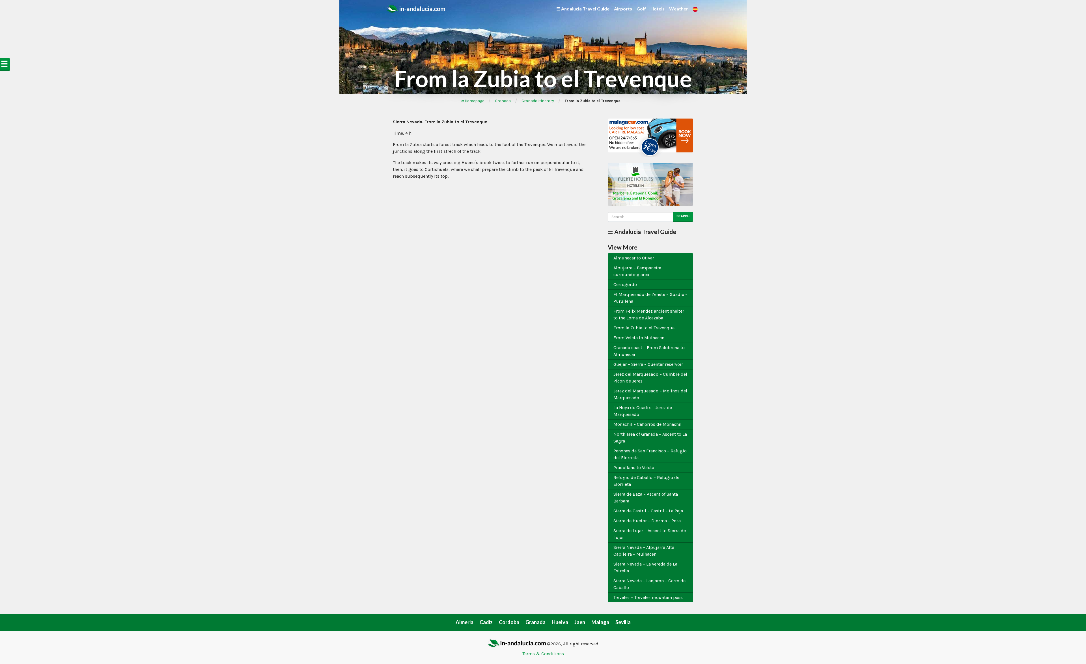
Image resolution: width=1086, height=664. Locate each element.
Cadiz (486, 622)
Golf (641, 8)
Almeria (464, 622)
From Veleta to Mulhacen (638, 337)
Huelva (560, 622)
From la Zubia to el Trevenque (644, 327)
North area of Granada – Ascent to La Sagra (650, 437)
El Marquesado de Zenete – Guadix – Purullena (650, 298)
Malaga (600, 622)
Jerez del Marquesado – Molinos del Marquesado (650, 394)
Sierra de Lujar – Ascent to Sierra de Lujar (649, 534)
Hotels (657, 8)
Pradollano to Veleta (633, 467)
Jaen (579, 622)
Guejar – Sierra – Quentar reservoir (648, 364)
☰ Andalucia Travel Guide (582, 8)
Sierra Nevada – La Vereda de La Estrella (645, 567)
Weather (678, 8)
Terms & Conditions (543, 653)
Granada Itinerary (538, 100)
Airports (623, 8)
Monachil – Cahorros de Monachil (647, 424)
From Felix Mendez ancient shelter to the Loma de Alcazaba (648, 314)
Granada (503, 100)
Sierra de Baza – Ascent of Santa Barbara (645, 497)
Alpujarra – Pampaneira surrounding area (637, 271)
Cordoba (509, 622)
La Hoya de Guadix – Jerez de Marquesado (642, 411)
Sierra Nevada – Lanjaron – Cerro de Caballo (649, 584)
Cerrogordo (625, 284)
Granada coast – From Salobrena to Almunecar (649, 351)
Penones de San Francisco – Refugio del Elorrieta (650, 454)
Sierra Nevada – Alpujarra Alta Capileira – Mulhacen (643, 551)
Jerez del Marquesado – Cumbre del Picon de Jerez (650, 377)
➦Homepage (472, 100)
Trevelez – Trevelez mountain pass (648, 597)
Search (682, 216)
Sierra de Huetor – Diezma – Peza (647, 520)
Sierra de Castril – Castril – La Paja (648, 510)
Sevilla (623, 622)
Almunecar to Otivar (633, 258)
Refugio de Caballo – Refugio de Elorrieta (646, 481)
